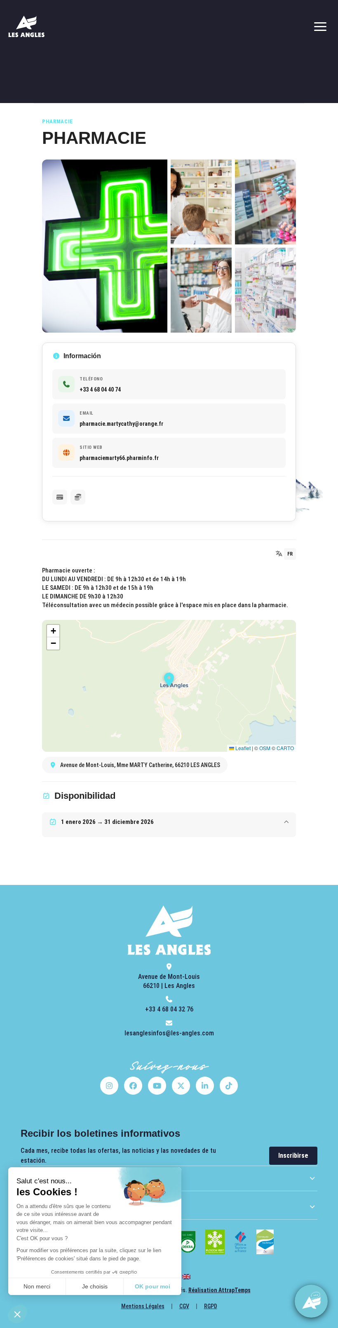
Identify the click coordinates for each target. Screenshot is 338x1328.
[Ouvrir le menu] (320, 26)
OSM (264, 747)
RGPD (210, 1306)
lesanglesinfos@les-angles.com (169, 1033)
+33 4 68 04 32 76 (169, 1009)
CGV (184, 1306)
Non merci (36, 1286)
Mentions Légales (142, 1306)
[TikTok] (229, 1086)
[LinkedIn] (205, 1086)
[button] (17, 1314)
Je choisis (95, 1286)
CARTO (285, 747)
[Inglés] (186, 1276)
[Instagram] (109, 1086)
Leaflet (242, 747)
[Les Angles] (26, 26)
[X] (181, 1086)
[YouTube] (157, 1086)
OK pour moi (152, 1286)
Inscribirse (293, 1155)
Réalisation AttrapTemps (219, 1290)
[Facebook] (133, 1086)
